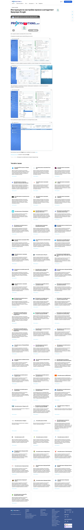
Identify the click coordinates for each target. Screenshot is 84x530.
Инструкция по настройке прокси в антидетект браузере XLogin (27, 157)
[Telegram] (72, 512)
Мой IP (41, 511)
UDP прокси (54, 519)
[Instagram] (70, 512)
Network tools (54, 525)
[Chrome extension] (67, 521)
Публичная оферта (28, 513)
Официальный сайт (14, 154)
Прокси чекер (42, 512)
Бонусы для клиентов (28, 517)
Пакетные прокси (55, 512)
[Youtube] (65, 512)
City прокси (54, 515)
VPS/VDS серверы (55, 523)
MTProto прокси (54, 517)
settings (15, 157)
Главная (12, 157)
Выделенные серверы (55, 524)
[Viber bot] (67, 517)
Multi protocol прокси (55, 516)
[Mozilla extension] (65, 521)
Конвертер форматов (44, 513)
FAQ (26, 512)
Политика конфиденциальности (30, 515)
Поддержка (41, 3)
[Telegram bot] (65, 517)
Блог (36, 3)
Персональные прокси (56, 511)
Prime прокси (54, 513)
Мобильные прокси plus (56, 521)
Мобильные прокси (55, 520)
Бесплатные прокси (43, 515)
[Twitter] (67, 512)
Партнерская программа (29, 516)
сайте (36, 152)
